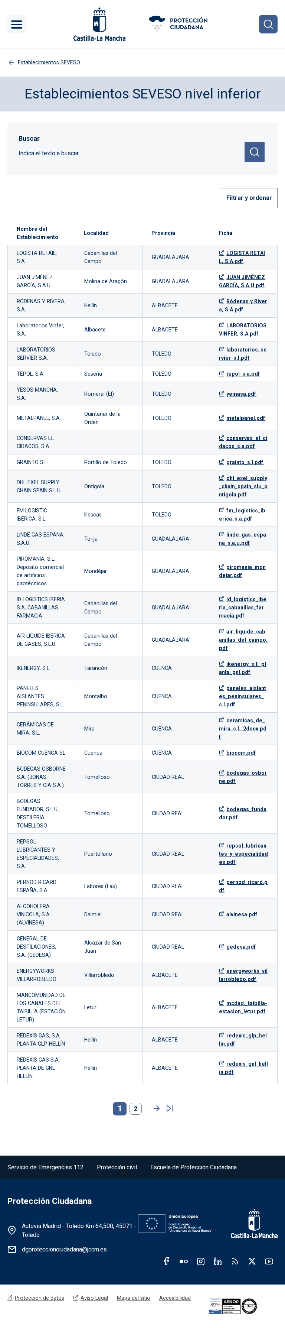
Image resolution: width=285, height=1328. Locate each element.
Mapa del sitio (133, 1298)
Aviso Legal (94, 1298)
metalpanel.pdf (245, 418)
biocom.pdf (241, 753)
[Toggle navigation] (16, 24)
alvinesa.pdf (242, 914)
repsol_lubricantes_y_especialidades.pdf (243, 854)
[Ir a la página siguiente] (154, 1108)
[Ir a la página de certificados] (242, 1306)
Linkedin (217, 1261)
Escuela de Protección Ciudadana (193, 1167)
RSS (234, 1261)
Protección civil (117, 1167)
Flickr (183, 1261)
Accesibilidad (175, 1298)
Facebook (166, 1261)
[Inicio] (178, 24)
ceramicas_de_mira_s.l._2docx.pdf (242, 729)
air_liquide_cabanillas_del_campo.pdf (243, 640)
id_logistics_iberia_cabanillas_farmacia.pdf (242, 607)
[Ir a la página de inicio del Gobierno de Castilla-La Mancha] (98, 24)
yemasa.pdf (241, 394)
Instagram (200, 1261)
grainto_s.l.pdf (244, 462)
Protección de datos (39, 1298)
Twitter (252, 1261)
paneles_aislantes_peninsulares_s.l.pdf (242, 696)
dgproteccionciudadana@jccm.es (64, 1249)
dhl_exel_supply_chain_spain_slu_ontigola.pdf (243, 486)
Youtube (269, 1261)
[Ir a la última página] (169, 1108)
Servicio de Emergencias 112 (45, 1167)
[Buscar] (268, 24)
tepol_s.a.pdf (243, 374)
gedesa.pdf (241, 947)
